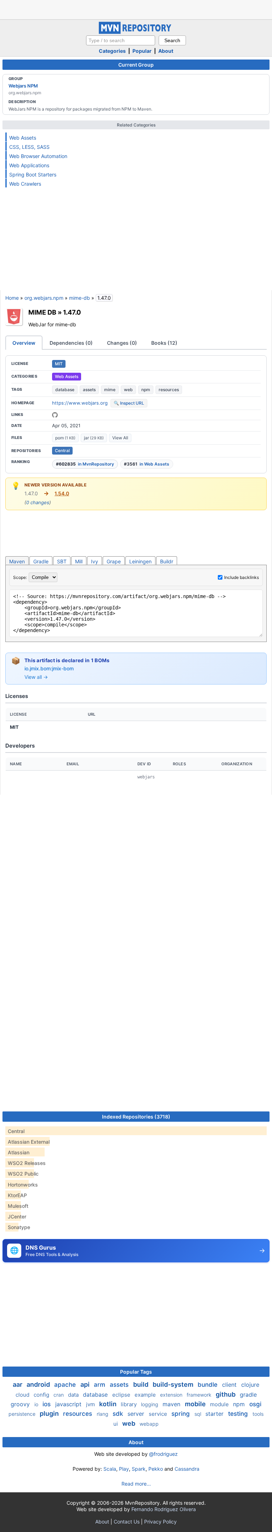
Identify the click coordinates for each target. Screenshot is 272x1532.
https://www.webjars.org (80, 403)
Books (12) (164, 343)
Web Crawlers (25, 184)
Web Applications (29, 165)
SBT (62, 561)
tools (258, 1414)
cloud (23, 1394)
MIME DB (42, 312)
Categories (112, 51)
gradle (248, 1394)
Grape (114, 561)
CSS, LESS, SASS (29, 147)
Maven (17, 561)
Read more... (136, 1484)
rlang (103, 1414)
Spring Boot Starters (32, 174)
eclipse (122, 1394)
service (159, 1413)
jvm (91, 1404)
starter (215, 1413)
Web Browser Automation (38, 156)
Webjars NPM (23, 86)
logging (150, 1404)
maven (172, 1404)
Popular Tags (136, 1372)
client (230, 1384)
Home (12, 298)
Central (62, 450)
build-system (174, 1384)
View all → (36, 677)
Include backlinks (241, 577)
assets (89, 389)
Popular (142, 51)
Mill (79, 561)
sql (198, 1414)
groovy (21, 1404)
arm (100, 1384)
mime (109, 389)
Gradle (41, 561)
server (137, 1413)
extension (172, 1395)
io (37, 1404)
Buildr (166, 561)
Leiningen (140, 561)
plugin (50, 1413)
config (42, 1394)
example (146, 1394)
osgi (255, 1404)
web (128, 389)
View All (120, 437)
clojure (250, 1384)
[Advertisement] (136, 9)
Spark (139, 1469)
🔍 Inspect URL (129, 403)
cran (59, 1395)
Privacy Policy (160, 1522)
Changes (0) (122, 343)
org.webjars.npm (43, 298)
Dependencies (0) (71, 343)
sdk (119, 1413)
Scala (109, 1469)
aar (18, 1384)
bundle (208, 1384)
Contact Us (127, 1522)
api (85, 1384)
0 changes (37, 502)
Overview (23, 343)
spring (181, 1413)
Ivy (94, 561)
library (129, 1404)
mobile (196, 1404)
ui (116, 1423)
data (74, 1394)
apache (66, 1384)
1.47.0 (72, 312)
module (220, 1404)
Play (124, 1469)
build (141, 1384)
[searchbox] (120, 40)
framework (200, 1395)
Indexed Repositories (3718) (136, 1117)
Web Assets (22, 138)
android (39, 1384)
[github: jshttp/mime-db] (55, 415)
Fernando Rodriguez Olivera (163, 1509)
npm (145, 389)
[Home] (136, 32)
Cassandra (187, 1469)
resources (169, 389)
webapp (149, 1424)
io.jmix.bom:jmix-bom (49, 668)
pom (65, 437)
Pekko (155, 1469)
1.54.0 (62, 493)
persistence (22, 1414)
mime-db (79, 298)
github (226, 1394)
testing (239, 1413)
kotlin (108, 1404)
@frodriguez (163, 1454)
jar (94, 437)
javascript (69, 1404)
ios (47, 1404)
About (165, 51)
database (64, 389)
